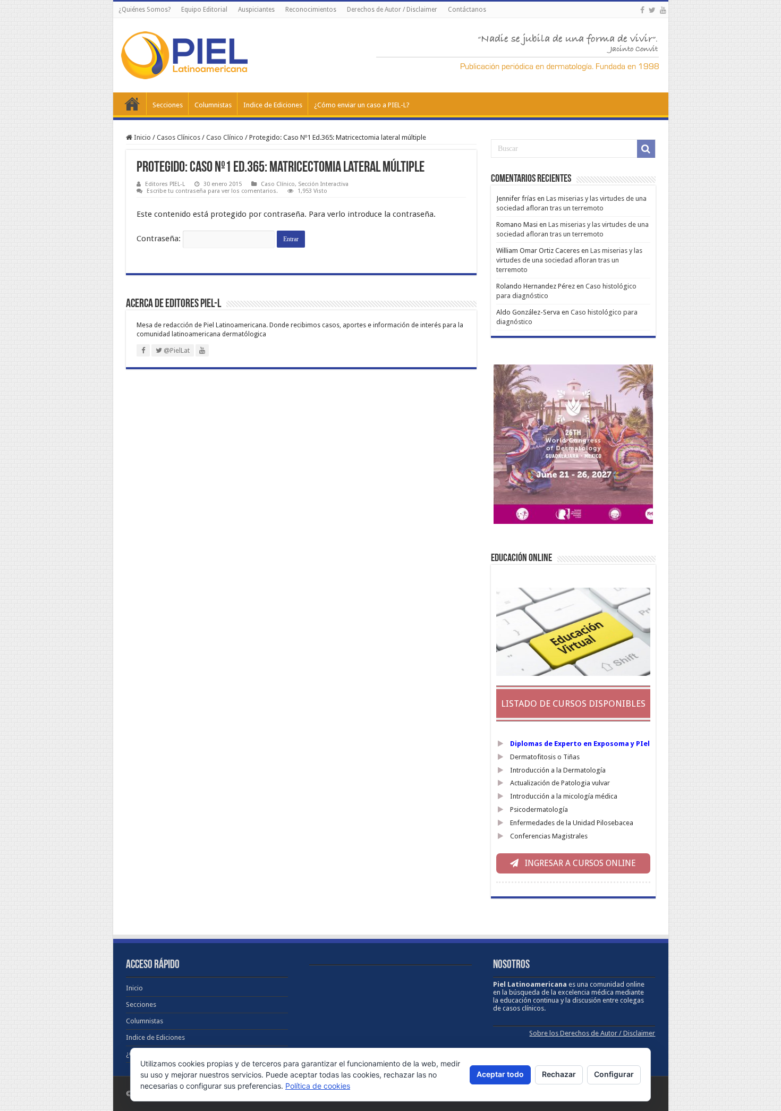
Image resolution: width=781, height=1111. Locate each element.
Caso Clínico (224, 137)
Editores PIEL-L (165, 184)
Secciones (167, 105)
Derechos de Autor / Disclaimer (392, 9)
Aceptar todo (500, 1074)
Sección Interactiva (323, 184)
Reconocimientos (310, 9)
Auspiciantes (256, 9)
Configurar (614, 1074)
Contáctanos (467, 9)
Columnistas (213, 105)
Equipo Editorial (204, 9)
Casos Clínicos (178, 137)
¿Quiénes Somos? (144, 9)
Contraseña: (160, 238)
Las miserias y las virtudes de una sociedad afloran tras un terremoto (569, 260)
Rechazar (559, 1074)
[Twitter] (652, 10)
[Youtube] (663, 10)
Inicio (132, 103)
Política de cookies (317, 1085)
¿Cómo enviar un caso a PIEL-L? (362, 105)
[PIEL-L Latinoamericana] (184, 53)
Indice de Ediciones (272, 105)
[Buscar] (646, 149)
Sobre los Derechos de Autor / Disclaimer (592, 1033)
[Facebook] (642, 10)
